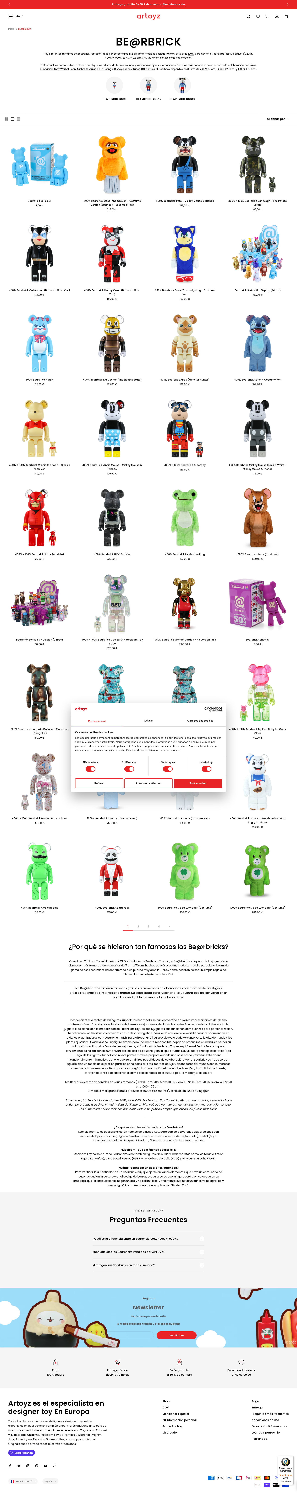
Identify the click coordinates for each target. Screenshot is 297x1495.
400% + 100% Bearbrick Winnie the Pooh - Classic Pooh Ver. (39, 467)
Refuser (99, 783)
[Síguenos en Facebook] (10, 1466)
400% (129, 57)
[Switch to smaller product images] (12, 119)
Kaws (253, 65)
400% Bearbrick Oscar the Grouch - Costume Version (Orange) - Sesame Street (112, 203)
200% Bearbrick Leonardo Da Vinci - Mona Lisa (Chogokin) (39, 731)
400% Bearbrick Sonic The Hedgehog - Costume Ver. (185, 292)
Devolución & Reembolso (269, 1426)
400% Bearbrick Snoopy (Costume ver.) (185, 818)
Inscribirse (176, 1335)
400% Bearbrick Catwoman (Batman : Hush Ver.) (39, 290)
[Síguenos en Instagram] (28, 1466)
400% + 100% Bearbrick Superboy (185, 465)
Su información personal (179, 1420)
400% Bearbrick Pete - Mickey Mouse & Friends (185, 201)
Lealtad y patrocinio (266, 1433)
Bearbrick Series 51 (39, 201)
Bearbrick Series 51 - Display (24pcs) (258, 290)
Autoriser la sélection (148, 783)
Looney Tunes (131, 69)
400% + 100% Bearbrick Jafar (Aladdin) (39, 554)
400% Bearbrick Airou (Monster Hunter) (185, 379)
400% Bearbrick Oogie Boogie (39, 907)
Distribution (170, 1433)
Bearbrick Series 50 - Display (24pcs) (39, 639)
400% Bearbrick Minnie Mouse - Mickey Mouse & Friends (112, 467)
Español (49, 1481)
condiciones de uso (265, 1420)
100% (191, 53)
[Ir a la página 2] (169, 926)
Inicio (11, 29)
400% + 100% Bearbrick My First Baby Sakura (39, 818)
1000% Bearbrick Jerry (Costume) (258, 554)
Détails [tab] (148, 720)
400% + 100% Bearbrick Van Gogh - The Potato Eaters (257, 203)
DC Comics (148, 69)
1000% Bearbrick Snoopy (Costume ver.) (112, 818)
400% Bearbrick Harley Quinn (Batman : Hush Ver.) (112, 292)
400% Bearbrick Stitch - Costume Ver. (257, 379)
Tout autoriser (198, 783)
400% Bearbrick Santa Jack (112, 907)
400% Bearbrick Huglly (39, 379)
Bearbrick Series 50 (258, 639)
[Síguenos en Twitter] (19, 1466)
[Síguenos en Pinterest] (36, 1466)
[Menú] (291, 1458)
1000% (147, 57)
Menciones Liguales (176, 1414)
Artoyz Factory (172, 1426)
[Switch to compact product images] (18, 119)
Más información (174, 2)
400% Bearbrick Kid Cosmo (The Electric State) (112, 379)
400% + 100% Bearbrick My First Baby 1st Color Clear (257, 731)
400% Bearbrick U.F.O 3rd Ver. (112, 554)
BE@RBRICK (24, 29)
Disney (118, 69)
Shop (166, 1401)
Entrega (257, 1407)
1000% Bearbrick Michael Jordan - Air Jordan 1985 (185, 639)
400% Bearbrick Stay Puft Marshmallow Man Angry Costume (257, 820)
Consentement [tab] (97, 721)
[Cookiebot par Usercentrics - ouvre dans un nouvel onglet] (207, 709)
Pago (255, 1401)
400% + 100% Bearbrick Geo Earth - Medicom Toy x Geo (112, 641)
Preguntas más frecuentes (270, 1414)
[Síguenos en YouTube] (45, 1466)
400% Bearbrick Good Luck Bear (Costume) (184, 907)
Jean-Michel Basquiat (83, 69)
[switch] (129, 769)
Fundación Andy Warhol (54, 69)
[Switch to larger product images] (6, 119)
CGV (165, 1407)
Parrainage (259, 1439)
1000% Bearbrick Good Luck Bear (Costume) (257, 907)
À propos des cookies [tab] (200, 720)
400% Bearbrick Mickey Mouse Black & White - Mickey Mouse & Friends (257, 467)
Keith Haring (104, 69)
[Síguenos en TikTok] (54, 1466)
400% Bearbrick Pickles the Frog (185, 554)
